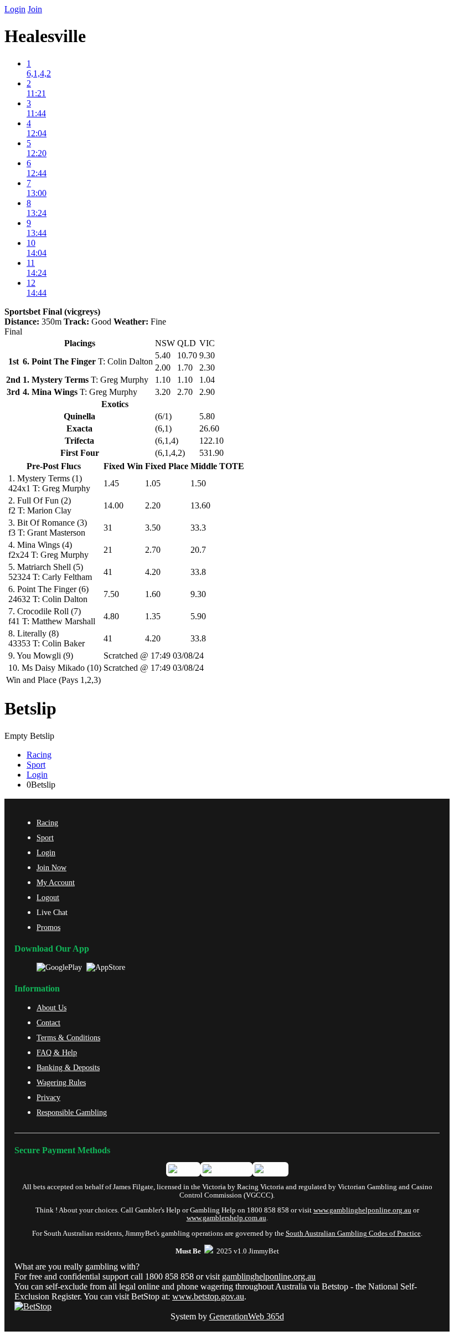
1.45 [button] (111, 483)
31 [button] (108, 527)
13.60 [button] (200, 505)
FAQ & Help (57, 1052)
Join (35, 9)
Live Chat (52, 912)
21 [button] (108, 549)
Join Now (51, 867)
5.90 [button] (198, 616)
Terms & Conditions (68, 1037)
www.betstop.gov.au (208, 1296)
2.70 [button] (153, 549)
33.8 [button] (198, 572)
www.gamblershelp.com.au (226, 1218)
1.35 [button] (153, 616)
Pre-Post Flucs (54, 466)
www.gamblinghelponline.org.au (362, 1210)
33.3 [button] (198, 527)
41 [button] (108, 572)
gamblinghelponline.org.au (269, 1276)
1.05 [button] (153, 483)
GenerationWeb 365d (246, 1316)
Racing (39, 754)
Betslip (30, 708)
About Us (51, 1007)
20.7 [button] (198, 549)
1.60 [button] (153, 594)
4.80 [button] (111, 616)
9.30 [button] (198, 594)
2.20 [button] (153, 505)
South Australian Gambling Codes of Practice (353, 1233)
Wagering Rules (61, 1082)
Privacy (48, 1097)
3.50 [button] (153, 527)
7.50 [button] (111, 594)
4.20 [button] (153, 572)
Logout (48, 897)
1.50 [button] (198, 483)
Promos (48, 927)
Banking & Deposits (68, 1067)
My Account (56, 882)
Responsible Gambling (72, 1112)
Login (14, 9)
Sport (36, 764)
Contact (48, 1022)
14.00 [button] (113, 505)
